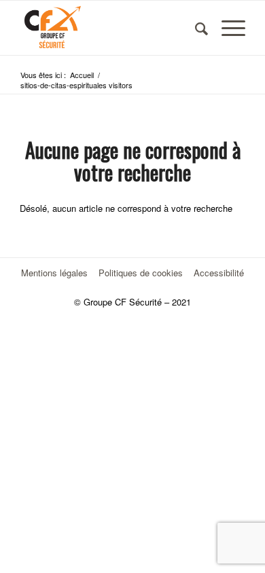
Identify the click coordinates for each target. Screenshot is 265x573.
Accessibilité (219, 272)
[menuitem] (194, 28)
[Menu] (226, 28)
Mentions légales (54, 272)
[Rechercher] (194, 28)
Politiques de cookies (141, 272)
